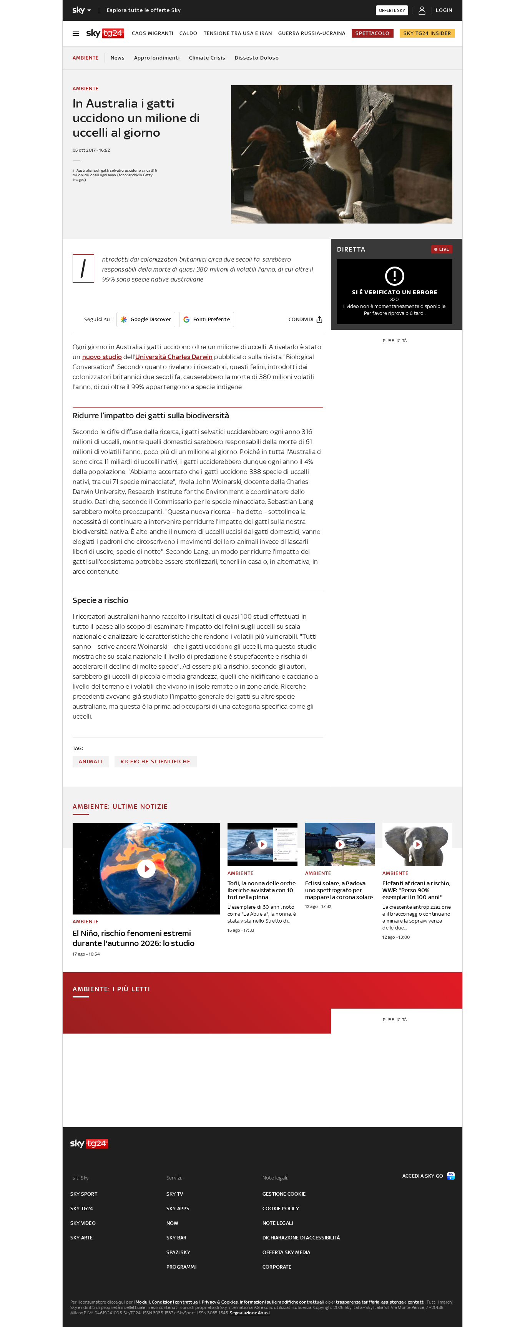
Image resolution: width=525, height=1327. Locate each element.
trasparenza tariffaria (357, 1302)
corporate (276, 1267)
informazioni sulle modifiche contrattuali (282, 1302)
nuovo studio (102, 357)
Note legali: (275, 1178)
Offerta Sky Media (286, 1252)
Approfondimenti (157, 58)
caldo (188, 33)
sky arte (81, 1238)
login (444, 10)
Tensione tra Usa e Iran (238, 33)
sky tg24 (81, 1208)
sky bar (176, 1238)
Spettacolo (373, 33)
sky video (83, 1223)
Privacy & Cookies (220, 1302)
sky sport (83, 1194)
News (118, 58)
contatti (416, 1302)
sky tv (174, 1194)
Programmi (181, 1267)
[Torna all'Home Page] (105, 33)
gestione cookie (284, 1194)
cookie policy (280, 1208)
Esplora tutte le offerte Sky (144, 10)
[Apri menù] (76, 33)
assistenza (392, 1302)
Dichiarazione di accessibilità (301, 1238)
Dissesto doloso (257, 58)
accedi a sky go (422, 1176)
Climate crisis (207, 58)
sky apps (178, 1208)
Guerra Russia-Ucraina (312, 33)
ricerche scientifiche (156, 761)
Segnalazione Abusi (250, 1312)
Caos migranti (152, 33)
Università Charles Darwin (174, 357)
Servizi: (174, 1178)
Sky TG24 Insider (427, 33)
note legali (277, 1223)
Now (172, 1223)
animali (91, 761)
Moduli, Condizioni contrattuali (168, 1302)
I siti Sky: (80, 1178)
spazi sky (178, 1252)
